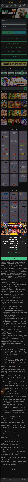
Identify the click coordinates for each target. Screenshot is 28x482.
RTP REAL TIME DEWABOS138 (14, 255)
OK (14, 258)
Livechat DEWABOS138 (14, 249)
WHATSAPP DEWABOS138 (14, 252)
